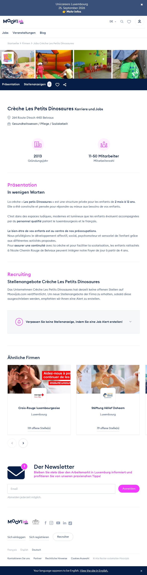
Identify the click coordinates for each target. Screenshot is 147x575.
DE (112, 21)
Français (12, 549)
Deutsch (36, 549)
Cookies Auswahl (80, 558)
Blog (43, 33)
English (24, 549)
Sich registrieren (39, 537)
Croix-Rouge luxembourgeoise (39, 408)
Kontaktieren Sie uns (18, 558)
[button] (23, 443)
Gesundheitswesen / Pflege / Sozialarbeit (40, 124)
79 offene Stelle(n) (108, 428)
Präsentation (11, 84)
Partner (37, 558)
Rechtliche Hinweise (56, 558)
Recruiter (63, 536)
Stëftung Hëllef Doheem (108, 408)
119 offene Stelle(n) (39, 428)
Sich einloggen (16, 537)
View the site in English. (94, 570)
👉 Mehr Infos (71, 11)
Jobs (5, 33)
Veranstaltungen (24, 33)
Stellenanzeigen (37, 84)
